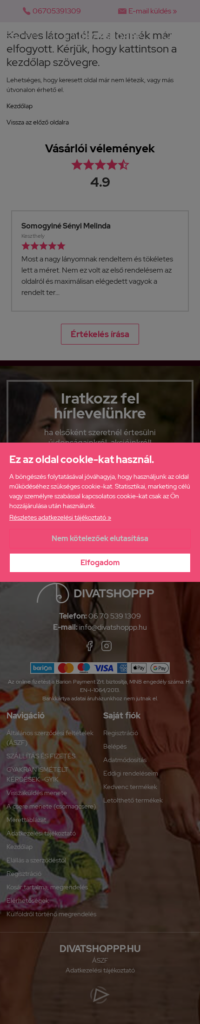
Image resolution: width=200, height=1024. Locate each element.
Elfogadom (100, 562)
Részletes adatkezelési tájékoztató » (60, 517)
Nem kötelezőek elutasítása (100, 538)
